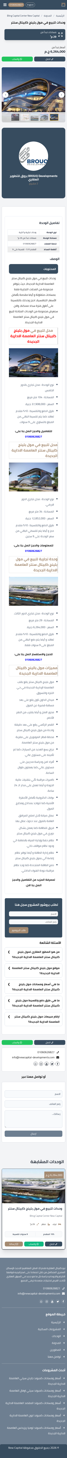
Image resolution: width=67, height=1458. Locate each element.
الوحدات (56, 1336)
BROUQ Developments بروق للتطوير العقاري (33, 177)
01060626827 (29, 244)
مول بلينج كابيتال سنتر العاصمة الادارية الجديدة (33, 336)
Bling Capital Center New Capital (23, 15)
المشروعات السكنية (49, 1329)
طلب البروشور (19, 930)
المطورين (55, 1349)
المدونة (48, 15)
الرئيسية (60, 15)
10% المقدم (48, 1234)
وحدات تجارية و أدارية (27, 232)
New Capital (15, 1447)
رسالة (12, 1244)
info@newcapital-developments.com (33, 1057)
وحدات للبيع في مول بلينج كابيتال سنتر (35, 1208)
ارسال (33, 1133)
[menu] (5, 5)
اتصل (51, 1244)
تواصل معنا (54, 1356)
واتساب (32, 1244)
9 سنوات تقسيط (20, 1234)
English (30, 5)
